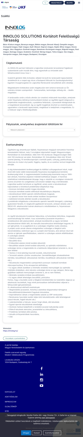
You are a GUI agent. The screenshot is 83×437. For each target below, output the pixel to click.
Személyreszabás (52, 433)
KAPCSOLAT (10, 392)
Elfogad (26, 433)
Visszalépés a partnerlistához (15, 338)
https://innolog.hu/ (10, 331)
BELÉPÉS (70, 3)
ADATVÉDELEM (11, 397)
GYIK (7, 411)
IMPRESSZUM (10, 402)
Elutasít (37, 433)
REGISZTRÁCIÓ (56, 3)
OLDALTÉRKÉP (11, 407)
